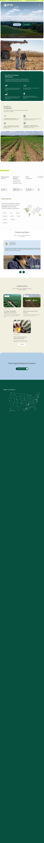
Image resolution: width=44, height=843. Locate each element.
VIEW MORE (22, 344)
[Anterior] (20, 272)
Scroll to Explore (22, 36)
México (17, 212)
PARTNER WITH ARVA (21, 368)
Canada (4, 212)
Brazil (12, 216)
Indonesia (5, 222)
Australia (12, 219)
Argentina (5, 219)
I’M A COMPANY (26, 24)
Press (7, 296)
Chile (18, 216)
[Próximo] (23, 272)
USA (11, 212)
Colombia (5, 216)
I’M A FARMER (17, 24)
